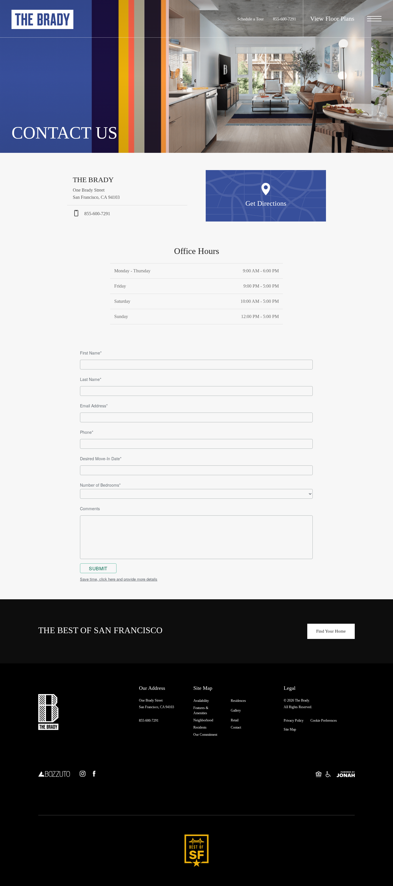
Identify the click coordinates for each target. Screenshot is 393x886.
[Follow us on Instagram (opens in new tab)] (82, 773)
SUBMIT (98, 568)
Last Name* (90, 379)
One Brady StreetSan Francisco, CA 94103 (156, 703)
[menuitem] (207, 700)
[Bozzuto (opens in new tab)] (54, 773)
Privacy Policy (294, 721)
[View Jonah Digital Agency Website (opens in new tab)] (346, 773)
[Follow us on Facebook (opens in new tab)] (94, 773)
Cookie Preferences (323, 721)
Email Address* (94, 406)
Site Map (290, 729)
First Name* (91, 353)
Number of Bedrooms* (100, 485)
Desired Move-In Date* (100, 458)
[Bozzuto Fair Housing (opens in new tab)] (328, 773)
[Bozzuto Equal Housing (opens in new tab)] (319, 773)
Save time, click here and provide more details (118, 579)
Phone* (86, 432)
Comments (90, 508)
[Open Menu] (374, 18)
